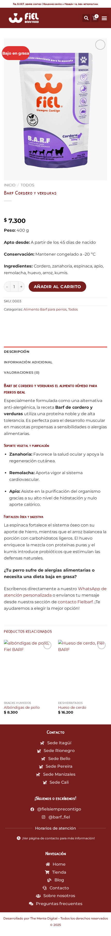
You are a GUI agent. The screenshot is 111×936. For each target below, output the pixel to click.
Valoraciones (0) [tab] (21, 372)
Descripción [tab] (16, 352)
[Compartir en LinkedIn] (55, 321)
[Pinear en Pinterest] (46, 321)
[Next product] (8, 209)
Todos (27, 185)
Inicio (9, 185)
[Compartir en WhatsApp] (8, 321)
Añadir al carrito (57, 286)
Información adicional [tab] (28, 362)
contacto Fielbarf (75, 601)
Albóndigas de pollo (22, 707)
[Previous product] (18, 209)
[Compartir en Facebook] (18, 321)
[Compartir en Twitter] (27, 321)
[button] (104, 18)
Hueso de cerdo (72, 707)
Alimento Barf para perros (45, 309)
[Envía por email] (36, 321)
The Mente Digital (43, 918)
